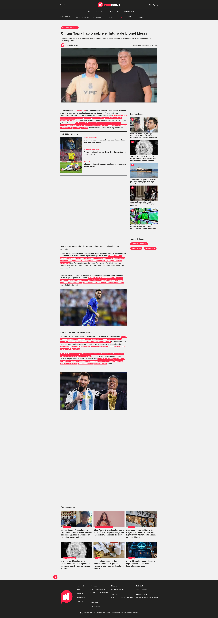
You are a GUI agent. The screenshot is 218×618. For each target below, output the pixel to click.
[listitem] (118, 16)
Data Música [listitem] (129, 11)
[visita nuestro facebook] (150, 5)
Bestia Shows (81, 597)
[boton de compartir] (55, 577)
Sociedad (80, 593)
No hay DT (80, 601)
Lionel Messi (81, 110)
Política (79, 589)
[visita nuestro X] (154, 5)
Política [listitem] (87, 11)
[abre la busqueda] (64, 5)
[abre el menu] (61, 5)
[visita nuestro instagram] (157, 5)
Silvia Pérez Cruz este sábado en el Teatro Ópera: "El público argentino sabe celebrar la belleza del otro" (109, 532)
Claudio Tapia (150, 248)
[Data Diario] (109, 4)
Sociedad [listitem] (99, 11)
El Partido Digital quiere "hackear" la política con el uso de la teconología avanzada (141, 563)
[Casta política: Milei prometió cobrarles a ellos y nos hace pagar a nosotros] (144, 193)
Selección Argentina (139, 244)
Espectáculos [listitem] (113, 11)
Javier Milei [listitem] (84, 17)
